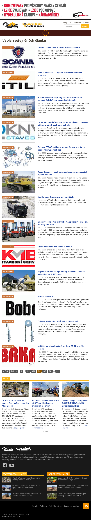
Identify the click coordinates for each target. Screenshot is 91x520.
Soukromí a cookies (71, 506)
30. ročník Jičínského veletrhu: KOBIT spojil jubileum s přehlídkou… (26, 487)
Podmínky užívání (55, 506)
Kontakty (35, 506)
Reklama (43, 506)
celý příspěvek (19, 428)
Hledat (84, 26)
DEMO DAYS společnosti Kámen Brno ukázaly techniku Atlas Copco (26, 479)
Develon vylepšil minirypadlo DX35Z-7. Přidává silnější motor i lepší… (26, 494)
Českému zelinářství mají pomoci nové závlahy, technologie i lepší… (72, 479)
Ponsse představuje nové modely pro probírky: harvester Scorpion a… (72, 494)
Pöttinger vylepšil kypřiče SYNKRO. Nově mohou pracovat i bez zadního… (73, 487)
